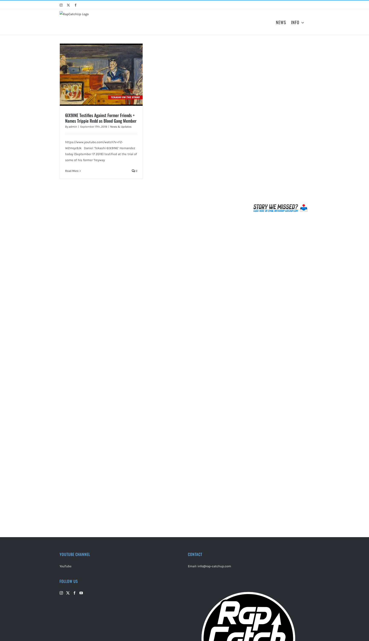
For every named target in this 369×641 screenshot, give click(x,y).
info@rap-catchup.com (214, 566)
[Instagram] (61, 593)
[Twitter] (68, 593)
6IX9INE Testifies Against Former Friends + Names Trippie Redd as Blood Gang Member (100, 118)
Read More (72, 170)
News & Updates (121, 126)
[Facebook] (74, 593)
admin (73, 126)
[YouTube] (81, 593)
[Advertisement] (280, 123)
